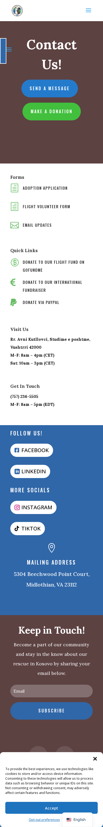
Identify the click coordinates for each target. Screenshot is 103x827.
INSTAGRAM (36, 507)
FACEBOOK (35, 450)
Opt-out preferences (44, 819)
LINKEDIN (33, 471)
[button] (95, 758)
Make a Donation (52, 111)
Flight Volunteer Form (46, 206)
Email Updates (37, 225)
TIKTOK (31, 528)
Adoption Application (45, 188)
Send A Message (50, 88)
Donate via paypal (41, 302)
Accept (51, 808)
